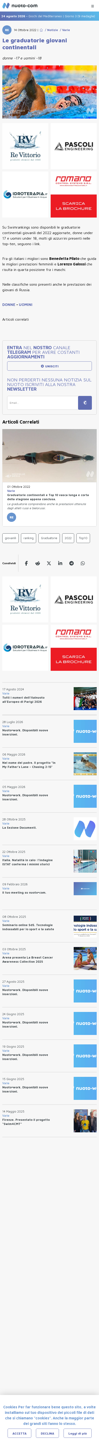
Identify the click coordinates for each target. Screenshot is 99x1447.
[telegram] (71, 563)
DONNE (9, 304)
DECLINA (47, 1433)
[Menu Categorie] (92, 5)
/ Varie (64, 30)
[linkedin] (60, 563)
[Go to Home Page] (41, 30)
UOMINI (25, 304)
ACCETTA (19, 1433)
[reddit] (37, 563)
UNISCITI (51, 366)
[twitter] (49, 563)
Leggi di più (77, 1433)
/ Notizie (50, 30)
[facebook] (26, 563)
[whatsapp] (82, 563)
